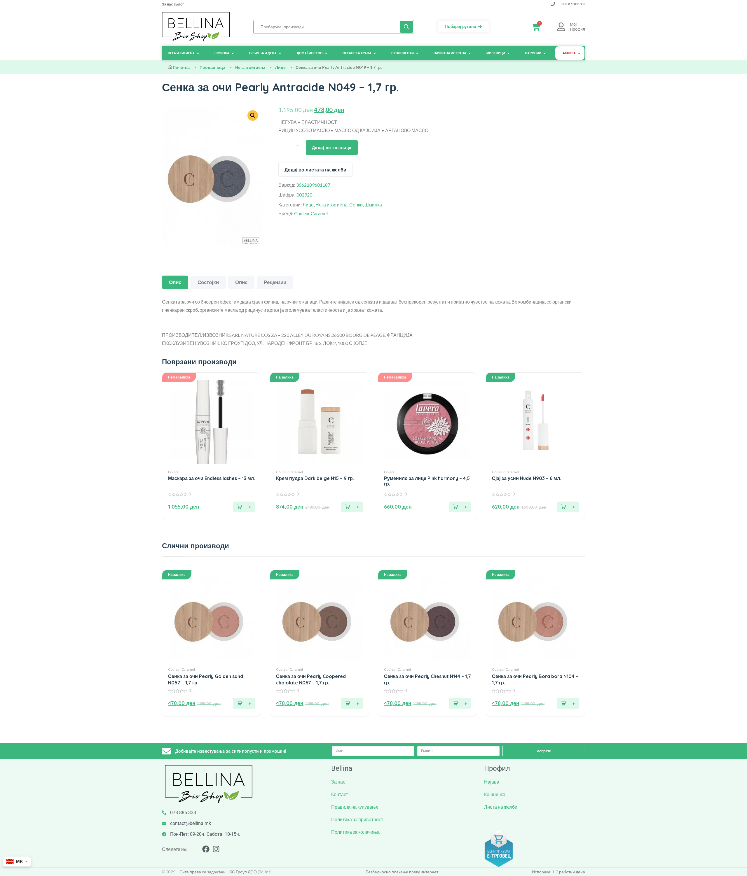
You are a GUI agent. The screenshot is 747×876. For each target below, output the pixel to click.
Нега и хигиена (250, 67)
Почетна (181, 67)
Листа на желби (500, 807)
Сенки (356, 204)
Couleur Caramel (311, 213)
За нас (168, 4)
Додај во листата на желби (315, 170)
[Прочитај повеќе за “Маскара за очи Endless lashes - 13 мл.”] (244, 507)
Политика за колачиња (355, 832)
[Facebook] (206, 849)
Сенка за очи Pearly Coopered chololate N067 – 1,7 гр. (311, 679)
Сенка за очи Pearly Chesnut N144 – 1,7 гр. (427, 679)
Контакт (339, 794)
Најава (491, 781)
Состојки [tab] (208, 282)
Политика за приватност (357, 819)
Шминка (373, 204)
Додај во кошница (332, 147)
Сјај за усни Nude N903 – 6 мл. (526, 478)
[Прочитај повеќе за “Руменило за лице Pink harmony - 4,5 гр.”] (460, 507)
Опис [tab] (175, 282)
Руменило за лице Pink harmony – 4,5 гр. (427, 481)
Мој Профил (577, 26)
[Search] (406, 27)
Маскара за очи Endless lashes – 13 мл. (211, 478)
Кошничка (494, 794)
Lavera (173, 472)
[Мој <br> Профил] (561, 26)
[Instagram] (216, 849)
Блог (179, 4)
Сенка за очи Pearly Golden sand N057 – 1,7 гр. (205, 679)
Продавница (212, 67)
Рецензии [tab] (275, 282)
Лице (280, 67)
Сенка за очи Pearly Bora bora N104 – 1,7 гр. (535, 679)
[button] (352, 507)
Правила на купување (354, 807)
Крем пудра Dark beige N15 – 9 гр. (315, 478)
